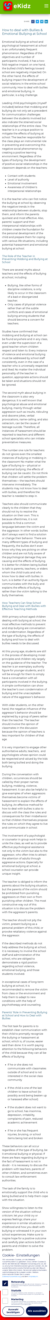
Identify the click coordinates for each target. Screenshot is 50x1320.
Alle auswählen (37, 1311)
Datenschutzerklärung (11, 1276)
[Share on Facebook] (33, 21)
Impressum (33, 1276)
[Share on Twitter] (37, 21)
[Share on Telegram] (41, 21)
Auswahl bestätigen (13, 1311)
